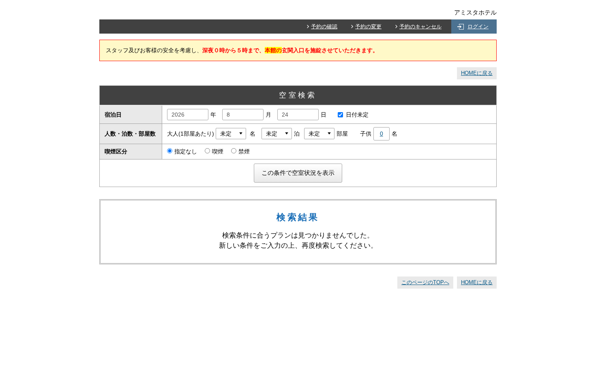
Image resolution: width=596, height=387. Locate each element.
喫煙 (217, 151)
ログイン (478, 26)
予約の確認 (324, 26)
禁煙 (244, 151)
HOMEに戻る (477, 73)
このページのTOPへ (425, 282)
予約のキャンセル (420, 26)
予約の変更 (368, 26)
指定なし (185, 151)
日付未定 (357, 114)
